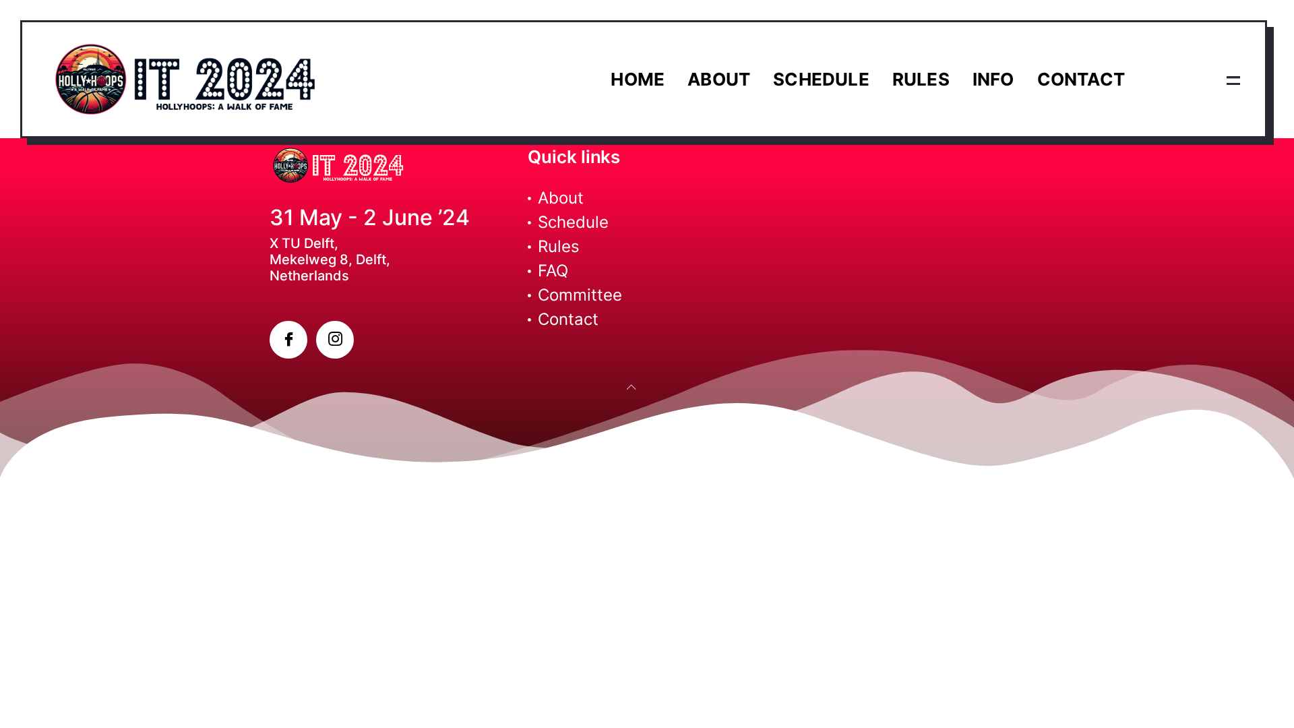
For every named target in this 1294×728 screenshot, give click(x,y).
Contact (1081, 79)
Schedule (821, 79)
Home (638, 79)
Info (993, 79)
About (718, 79)
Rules (921, 79)
